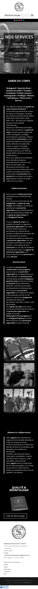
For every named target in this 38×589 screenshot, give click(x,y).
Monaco (6, 564)
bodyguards (10, 203)
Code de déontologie (15, 516)
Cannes (6, 567)
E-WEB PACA (27, 583)
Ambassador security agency (18, 269)
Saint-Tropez (7, 569)
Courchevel (7, 571)
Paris (5, 574)
